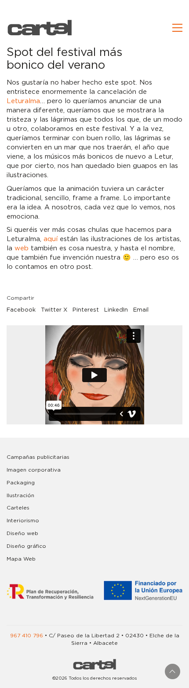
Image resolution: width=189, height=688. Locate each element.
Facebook (21, 310)
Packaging (21, 482)
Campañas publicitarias (38, 457)
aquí (51, 239)
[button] (177, 28)
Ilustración (20, 495)
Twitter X (54, 310)
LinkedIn (116, 310)
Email (141, 310)
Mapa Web (21, 559)
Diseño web (22, 533)
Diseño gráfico (26, 546)
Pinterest (86, 310)
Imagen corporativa (34, 469)
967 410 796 (26, 635)
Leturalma (23, 101)
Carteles (18, 507)
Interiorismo (23, 520)
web (22, 248)
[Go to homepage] (40, 27)
